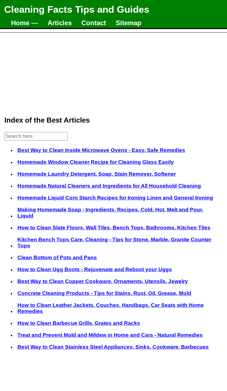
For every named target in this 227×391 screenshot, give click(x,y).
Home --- (24, 23)
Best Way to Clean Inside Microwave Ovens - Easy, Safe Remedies (101, 150)
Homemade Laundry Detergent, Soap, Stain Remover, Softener (96, 174)
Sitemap (128, 23)
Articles (60, 23)
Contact (93, 23)
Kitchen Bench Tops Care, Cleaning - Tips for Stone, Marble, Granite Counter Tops (114, 242)
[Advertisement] (113, 71)
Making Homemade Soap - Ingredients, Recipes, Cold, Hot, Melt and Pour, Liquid (110, 213)
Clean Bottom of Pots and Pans (57, 257)
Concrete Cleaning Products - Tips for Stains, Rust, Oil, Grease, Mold (104, 293)
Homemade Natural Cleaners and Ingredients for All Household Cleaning (109, 186)
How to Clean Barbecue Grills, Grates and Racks (78, 323)
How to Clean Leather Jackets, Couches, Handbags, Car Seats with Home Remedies (110, 308)
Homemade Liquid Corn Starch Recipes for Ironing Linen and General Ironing (115, 198)
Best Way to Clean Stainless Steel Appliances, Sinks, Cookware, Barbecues (113, 347)
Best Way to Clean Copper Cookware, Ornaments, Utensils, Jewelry (102, 281)
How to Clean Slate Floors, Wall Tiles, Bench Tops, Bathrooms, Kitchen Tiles (113, 228)
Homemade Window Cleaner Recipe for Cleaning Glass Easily (95, 162)
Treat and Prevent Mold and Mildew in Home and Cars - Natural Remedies (110, 335)
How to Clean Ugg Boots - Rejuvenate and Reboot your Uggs (94, 269)
